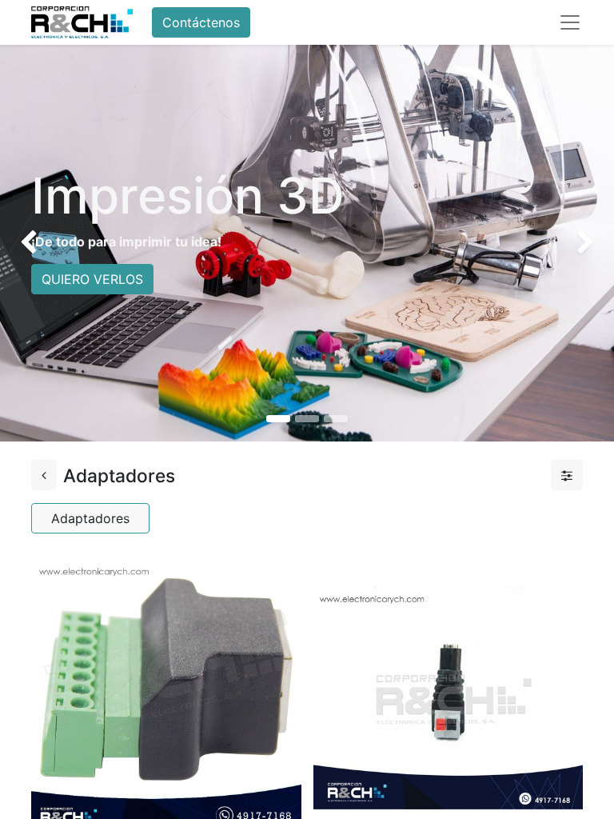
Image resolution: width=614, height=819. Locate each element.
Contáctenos (201, 22)
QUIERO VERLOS (92, 279)
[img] (24, 243)
